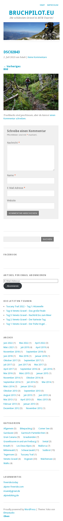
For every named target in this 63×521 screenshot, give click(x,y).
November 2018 (12, 351)
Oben (6, 516)
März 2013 (42, 399)
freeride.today (11, 482)
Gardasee (8, 433)
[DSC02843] (31, 109)
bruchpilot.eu (31, 12)
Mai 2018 (23, 356)
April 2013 (25, 399)
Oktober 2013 (10, 390)
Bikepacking (26, 428)
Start (42, 5)
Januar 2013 (29, 404)
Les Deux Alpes (24, 446)
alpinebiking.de (11, 495)
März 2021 (9, 347)
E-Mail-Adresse (16, 188)
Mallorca (42, 446)
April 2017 (9, 369)
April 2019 (41, 347)
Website (11, 200)
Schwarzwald (28, 450)
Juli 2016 (48, 369)
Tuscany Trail (27, 454)
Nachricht (13, 142)
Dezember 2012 (11, 408)
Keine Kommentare (37, 57)
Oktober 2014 (33, 377)
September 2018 (34, 351)
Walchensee (46, 459)
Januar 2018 (41, 356)
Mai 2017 (38, 364)
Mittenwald (9, 450)
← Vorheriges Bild (12, 68)
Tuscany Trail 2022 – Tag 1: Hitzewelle (24, 306)
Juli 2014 (31, 382)
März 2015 (24, 373)
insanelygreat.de (12, 491)
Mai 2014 (46, 382)
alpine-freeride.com (14, 486)
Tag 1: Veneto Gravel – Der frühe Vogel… (26, 324)
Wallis (6, 463)
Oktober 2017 (10, 360)
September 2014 (12, 382)
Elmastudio (9, 512)
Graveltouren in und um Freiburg (20, 441)
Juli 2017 (8, 364)
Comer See (44, 428)
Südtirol (46, 450)
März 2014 (9, 386)
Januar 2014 (27, 386)
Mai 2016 (8, 373)
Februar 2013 (10, 404)
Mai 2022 (23, 343)
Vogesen (28, 459)
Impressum (52, 5)
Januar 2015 (42, 373)
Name (11, 175)
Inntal (45, 441)
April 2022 (40, 343)
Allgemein (8, 428)
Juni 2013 (43, 395)
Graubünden (29, 437)
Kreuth (7, 446)
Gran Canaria (10, 437)
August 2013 (10, 395)
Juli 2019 (25, 347)
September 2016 (28, 369)
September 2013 (32, 390)
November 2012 (34, 408)
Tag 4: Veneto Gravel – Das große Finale (26, 310)
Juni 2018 (8, 356)
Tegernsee (9, 454)
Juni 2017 (23, 364)
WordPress (30, 509)
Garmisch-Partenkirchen (33, 433)
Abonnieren (13, 286)
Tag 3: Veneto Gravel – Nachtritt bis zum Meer (28, 315)
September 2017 (32, 360)
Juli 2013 (28, 395)
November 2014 (12, 377)
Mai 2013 (8, 399)
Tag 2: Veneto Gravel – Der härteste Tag (26, 319)
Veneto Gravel (11, 459)
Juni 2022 (8, 343)
